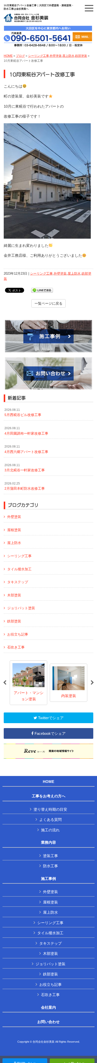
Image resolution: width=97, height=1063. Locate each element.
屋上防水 (68, 56)
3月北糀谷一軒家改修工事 (24, 467)
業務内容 (48, 842)
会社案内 (48, 1007)
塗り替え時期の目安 (50, 809)
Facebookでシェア (50, 733)
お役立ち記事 (17, 634)
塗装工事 (50, 856)
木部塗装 (14, 595)
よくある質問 (50, 819)
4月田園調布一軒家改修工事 (26, 430)
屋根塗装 (14, 530)
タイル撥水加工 (19, 569)
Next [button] (92, 682)
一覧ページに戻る (48, 303)
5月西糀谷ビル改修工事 (22, 412)
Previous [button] (4, 682)
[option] (28, 682)
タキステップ (17, 582)
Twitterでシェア (50, 718)
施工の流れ (50, 830)
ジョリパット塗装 (21, 608)
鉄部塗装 (81, 56)
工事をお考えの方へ (48, 796)
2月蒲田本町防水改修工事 (24, 486)
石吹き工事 (16, 647)
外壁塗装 (56, 56)
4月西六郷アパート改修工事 (26, 449)
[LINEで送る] (42, 290)
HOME (8, 56)
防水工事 (50, 866)
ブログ (20, 56)
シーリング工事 (38, 56)
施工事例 (48, 879)
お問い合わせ (48, 1022)
